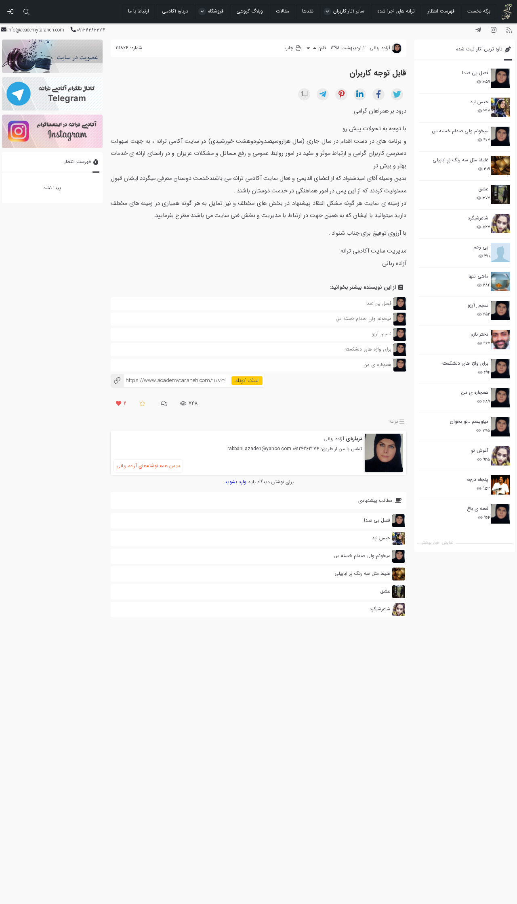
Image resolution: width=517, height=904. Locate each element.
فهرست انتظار (441, 11)
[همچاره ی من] (500, 397)
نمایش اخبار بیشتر (437, 542)
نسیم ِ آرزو (478, 305)
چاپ (289, 48)
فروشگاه (215, 11)
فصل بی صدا (475, 73)
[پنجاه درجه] (500, 485)
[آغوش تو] (500, 456)
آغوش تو (479, 450)
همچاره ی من (474, 392)
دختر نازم (479, 334)
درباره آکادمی (175, 11)
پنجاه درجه (477, 479)
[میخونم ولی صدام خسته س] (500, 136)
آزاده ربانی (334, 439)
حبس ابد (479, 102)
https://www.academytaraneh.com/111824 (168, 380)
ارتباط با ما (138, 11)
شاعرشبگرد (478, 218)
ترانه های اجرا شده (396, 11)
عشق (483, 189)
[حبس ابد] (500, 107)
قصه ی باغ (477, 508)
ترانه (393, 421)
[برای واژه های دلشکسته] (500, 368)
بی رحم (480, 247)
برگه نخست (478, 11)
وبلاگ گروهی (249, 11)
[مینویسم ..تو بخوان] (500, 426)
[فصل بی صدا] (500, 78)
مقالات (282, 11)
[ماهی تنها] (500, 281)
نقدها (307, 11)
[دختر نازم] (500, 339)
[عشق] (500, 194)
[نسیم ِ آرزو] (500, 310)
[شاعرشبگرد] (500, 223)
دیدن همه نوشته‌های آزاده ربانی (148, 466)
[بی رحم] (500, 252)
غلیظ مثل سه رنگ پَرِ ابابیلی (460, 160)
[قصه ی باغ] (500, 514)
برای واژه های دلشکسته (464, 363)
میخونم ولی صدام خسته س (460, 131)
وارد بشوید (235, 482)
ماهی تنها (478, 276)
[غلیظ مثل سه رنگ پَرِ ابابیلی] (500, 165)
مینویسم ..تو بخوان (469, 421)
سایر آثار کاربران (348, 11)
